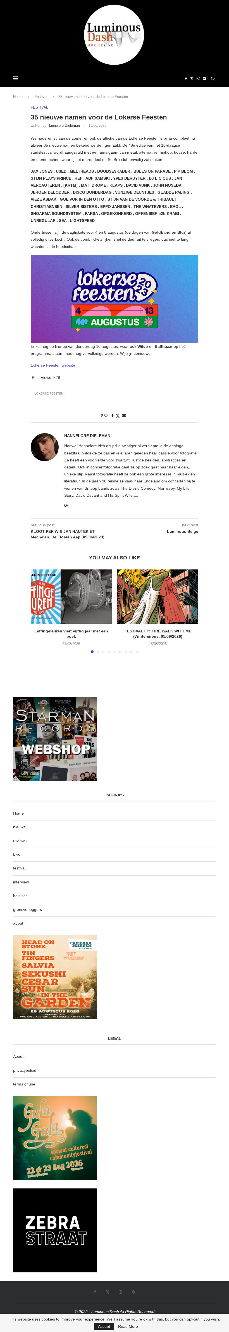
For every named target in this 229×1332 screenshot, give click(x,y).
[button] (38, 611)
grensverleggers (27, 909)
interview (21, 882)
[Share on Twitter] (118, 415)
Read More (128, 1326)
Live (16, 854)
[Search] (213, 79)
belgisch (20, 896)
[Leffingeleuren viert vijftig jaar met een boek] (71, 596)
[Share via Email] (124, 415)
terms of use (24, 1084)
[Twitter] (192, 79)
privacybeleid (24, 1070)
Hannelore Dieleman (63, 125)
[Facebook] (186, 79)
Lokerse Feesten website (53, 365)
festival (19, 868)
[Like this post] (106, 415)
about (18, 923)
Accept (104, 1326)
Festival (41, 97)
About (18, 1056)
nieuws (19, 827)
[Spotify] (204, 79)
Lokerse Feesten (48, 393)
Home (18, 97)
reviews (20, 840)
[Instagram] (198, 79)
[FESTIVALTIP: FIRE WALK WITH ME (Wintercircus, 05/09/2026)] (157, 596)
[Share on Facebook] (112, 415)
